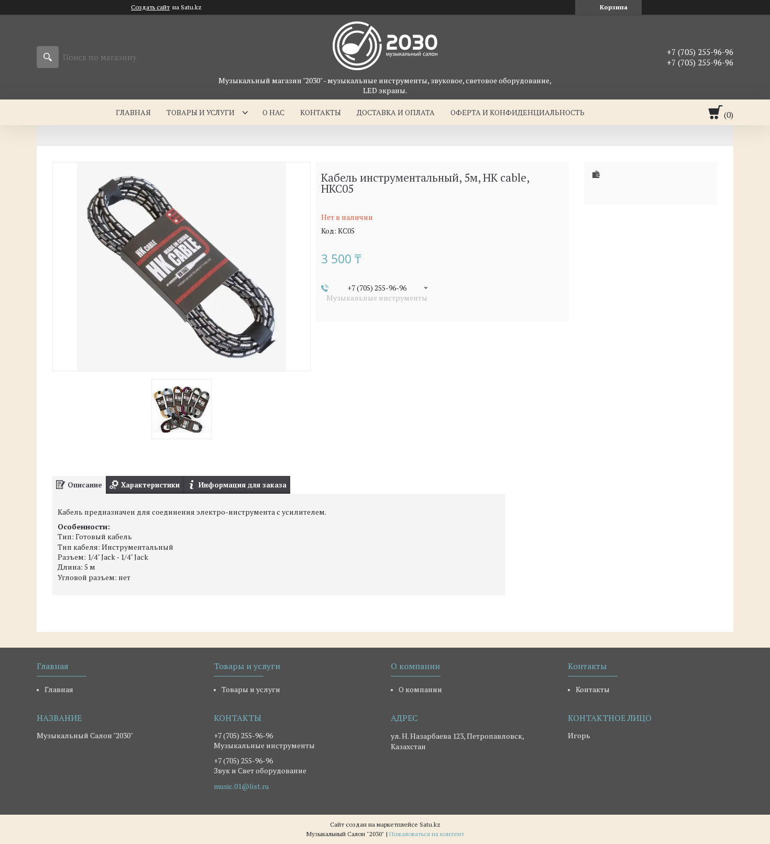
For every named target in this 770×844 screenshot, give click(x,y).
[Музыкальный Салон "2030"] (385, 45)
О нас (273, 112)
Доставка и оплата (396, 112)
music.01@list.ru (241, 786)
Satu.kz (430, 824)
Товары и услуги (201, 112)
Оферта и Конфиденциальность (517, 112)
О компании (420, 689)
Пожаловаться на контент (426, 834)
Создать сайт (150, 7)
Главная (133, 112)
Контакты (320, 112)
